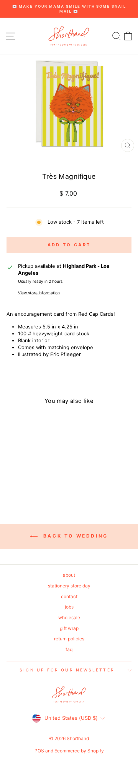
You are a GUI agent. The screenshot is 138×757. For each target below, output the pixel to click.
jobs (69, 607)
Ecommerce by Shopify (79, 751)
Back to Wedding (74, 536)
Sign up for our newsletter (67, 670)
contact (69, 596)
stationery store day (69, 586)
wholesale (69, 617)
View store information (39, 292)
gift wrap (69, 628)
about (69, 575)
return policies (69, 639)
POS (39, 751)
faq (69, 649)
